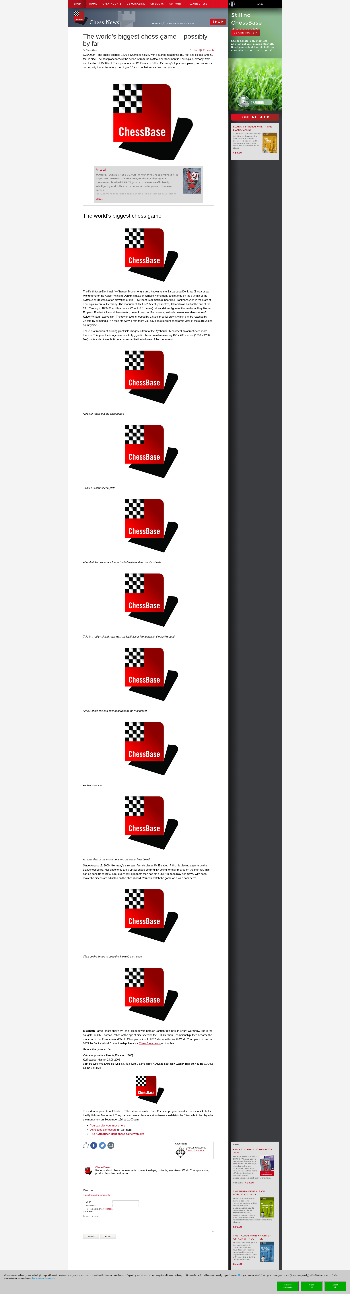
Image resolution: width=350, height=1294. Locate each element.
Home (93, 3)
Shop (77, 4)
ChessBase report (150, 1043)
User (88, 1202)
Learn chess (198, 3)
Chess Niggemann (195, 1150)
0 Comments (207, 50)
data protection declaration (43, 1278)
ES (189, 23)
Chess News (104, 22)
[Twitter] (102, 1145)
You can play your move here (107, 1125)
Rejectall (311, 1286)
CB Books (157, 3)
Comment (88, 1211)
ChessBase (102, 1167)
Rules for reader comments (96, 1195)
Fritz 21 (101, 169)
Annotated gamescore (103, 1129)
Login (259, 4)
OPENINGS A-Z (111, 3)
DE (181, 23)
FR (193, 23)
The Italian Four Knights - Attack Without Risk (252, 1237)
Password (91, 1205)
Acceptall (335, 1286)
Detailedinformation (288, 1286)
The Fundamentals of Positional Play (249, 1193)
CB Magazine (136, 3)
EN (185, 23)
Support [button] (175, 3)
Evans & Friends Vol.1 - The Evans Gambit (252, 128)
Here (240, 1275)
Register (109, 1209)
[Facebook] (94, 1145)
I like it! (196, 50)
